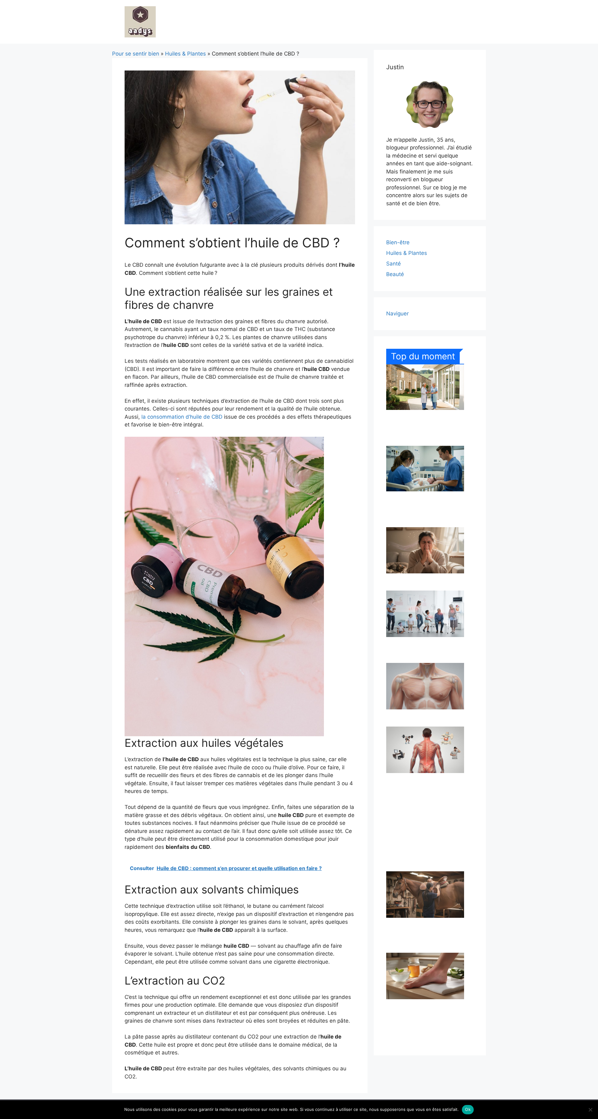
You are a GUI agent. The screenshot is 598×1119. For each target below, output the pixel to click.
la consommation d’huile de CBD (181, 417)
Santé (393, 263)
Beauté (395, 274)
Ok (468, 1109)
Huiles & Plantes (185, 54)
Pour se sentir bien (135, 54)
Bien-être (398, 242)
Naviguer (397, 313)
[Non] (590, 1110)
